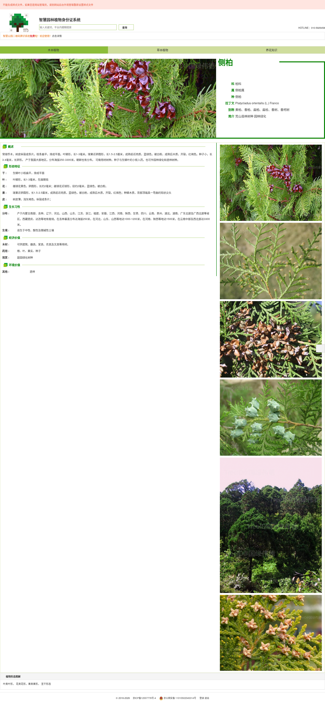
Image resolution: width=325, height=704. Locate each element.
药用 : (6, 251)
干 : (5, 173)
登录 (202, 697)
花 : (5, 186)
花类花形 (21, 683)
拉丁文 (229, 103)
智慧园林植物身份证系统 (59, 19)
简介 (231, 116)
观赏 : (6, 257)
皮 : (5, 199)
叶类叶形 (8, 683)
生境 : (6, 230)
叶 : (5, 179)
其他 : (6, 271)
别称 (231, 109)
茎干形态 (46, 683)
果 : (5, 192)
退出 (207, 697)
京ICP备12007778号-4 (144, 697)
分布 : (6, 213)
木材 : (6, 244)
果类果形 (33, 683)
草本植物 (162, 50)
